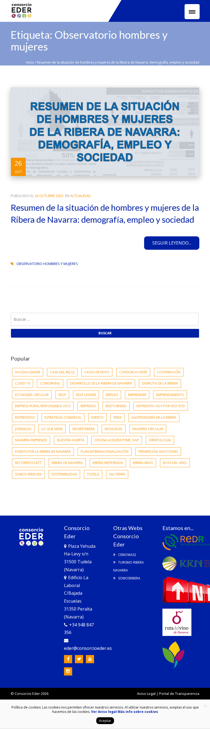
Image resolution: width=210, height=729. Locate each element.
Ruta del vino (175, 462)
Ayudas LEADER (27, 372)
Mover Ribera (83, 429)
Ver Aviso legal (104, 711)
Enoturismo (116, 406)
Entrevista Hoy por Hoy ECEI (160, 406)
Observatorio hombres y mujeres (47, 263)
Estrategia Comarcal (63, 417)
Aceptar (105, 720)
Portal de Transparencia (179, 693)
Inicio (30, 62)
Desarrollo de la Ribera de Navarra (101, 383)
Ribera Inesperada (108, 462)
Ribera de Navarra (67, 462)
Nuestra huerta (70, 440)
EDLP (62, 394)
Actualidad (80, 195)
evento (97, 417)
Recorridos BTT (28, 462)
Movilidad (113, 429)
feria (117, 417)
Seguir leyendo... (171, 243)
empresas (88, 406)
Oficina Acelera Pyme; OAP (116, 440)
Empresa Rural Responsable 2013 (43, 406)
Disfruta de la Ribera (160, 383)
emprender (137, 394)
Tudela (93, 474)
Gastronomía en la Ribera (154, 417)
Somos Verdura (28, 474)
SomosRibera (128, 578)
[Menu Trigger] (192, 11)
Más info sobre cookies (137, 711)
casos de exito (96, 372)
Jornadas (23, 429)
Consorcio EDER (133, 372)
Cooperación (168, 372)
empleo (112, 394)
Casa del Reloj (62, 372)
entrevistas (25, 417)
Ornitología (160, 440)
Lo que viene (52, 429)
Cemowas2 (126, 554)
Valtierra (117, 474)
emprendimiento (170, 394)
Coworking (50, 383)
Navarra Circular (147, 429)
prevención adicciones (158, 451)
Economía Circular (32, 394)
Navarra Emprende (31, 440)
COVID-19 (22, 383)
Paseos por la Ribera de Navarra (43, 451)
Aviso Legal (146, 693)
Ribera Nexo (143, 462)
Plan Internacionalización (105, 451)
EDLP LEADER (86, 394)
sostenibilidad (64, 474)
